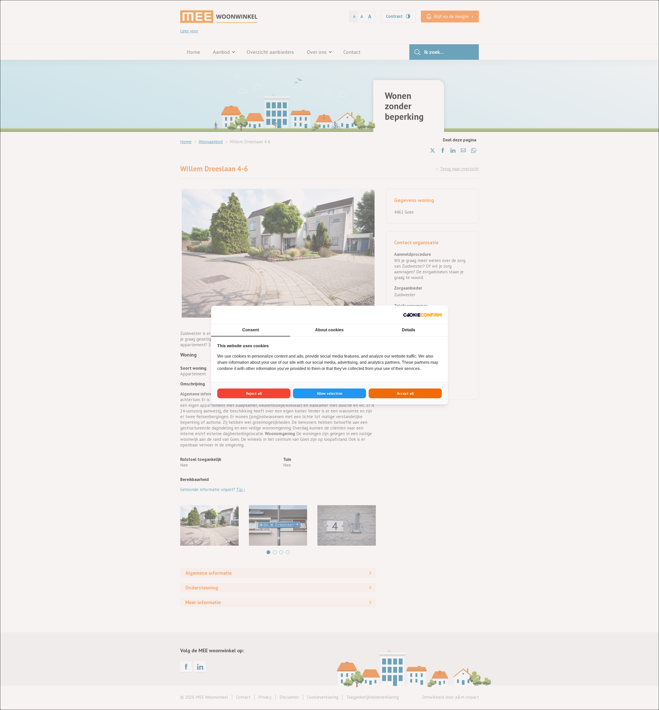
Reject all (254, 393)
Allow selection (329, 393)
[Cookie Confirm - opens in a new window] (422, 315)
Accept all (405, 393)
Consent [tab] (250, 330)
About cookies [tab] (329, 330)
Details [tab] (408, 330)
